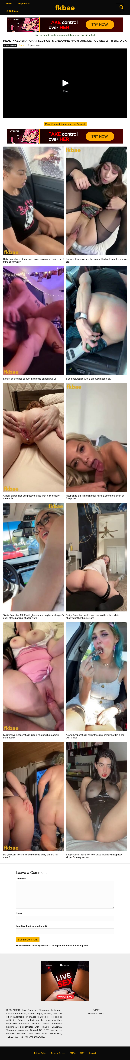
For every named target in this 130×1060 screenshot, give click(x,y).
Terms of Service (58, 1053)
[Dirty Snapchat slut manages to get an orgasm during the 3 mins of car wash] (33, 200)
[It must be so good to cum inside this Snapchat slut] (33, 320)
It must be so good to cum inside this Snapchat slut (29, 378)
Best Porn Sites (96, 1013)
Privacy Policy (40, 1053)
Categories (22, 3)
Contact (92, 1053)
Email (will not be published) (31, 926)
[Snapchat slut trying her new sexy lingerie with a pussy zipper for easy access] (96, 796)
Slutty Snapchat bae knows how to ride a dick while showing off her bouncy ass (92, 616)
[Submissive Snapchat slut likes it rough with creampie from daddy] (33, 676)
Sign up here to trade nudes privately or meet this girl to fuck (65, 35)
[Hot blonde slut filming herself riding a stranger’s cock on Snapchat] (96, 437)
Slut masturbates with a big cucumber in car (88, 378)
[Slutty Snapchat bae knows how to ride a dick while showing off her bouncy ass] (96, 557)
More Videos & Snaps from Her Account (65, 124)
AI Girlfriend (12, 11)
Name (19, 913)
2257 (82, 1053)
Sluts (22, 45)
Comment (21, 878)
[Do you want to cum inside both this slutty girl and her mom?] (33, 796)
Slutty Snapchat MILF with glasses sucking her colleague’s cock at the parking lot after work (33, 616)
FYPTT (96, 1010)
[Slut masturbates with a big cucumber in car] (96, 320)
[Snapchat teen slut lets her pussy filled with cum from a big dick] (96, 200)
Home (9, 3)
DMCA (72, 1053)
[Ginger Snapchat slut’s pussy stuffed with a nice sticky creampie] (33, 437)
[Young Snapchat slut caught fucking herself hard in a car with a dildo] (96, 676)
